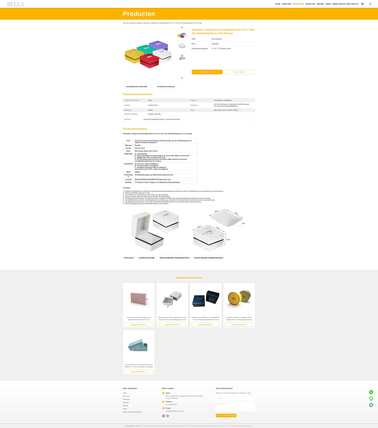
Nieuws (125, 405)
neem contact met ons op (345, 4)
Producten (133, 23)
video (328, 4)
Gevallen (126, 402)
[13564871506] (371, 398)
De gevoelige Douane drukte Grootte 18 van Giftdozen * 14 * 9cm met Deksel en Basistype (139, 366)
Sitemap (137, 426)
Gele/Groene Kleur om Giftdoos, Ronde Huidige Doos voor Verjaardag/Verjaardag (239, 318)
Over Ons (126, 396)
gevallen (310, 4)
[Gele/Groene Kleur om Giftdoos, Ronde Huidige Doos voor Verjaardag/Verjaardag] (239, 298)
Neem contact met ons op (132, 412)
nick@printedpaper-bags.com (175, 411)
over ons (286, 4)
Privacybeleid (129, 426)
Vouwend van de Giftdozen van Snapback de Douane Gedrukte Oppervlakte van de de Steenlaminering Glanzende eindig (206, 319)
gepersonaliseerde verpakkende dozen (174, 258)
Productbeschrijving (165, 87)
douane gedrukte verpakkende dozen (208, 258)
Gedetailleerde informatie (136, 87)
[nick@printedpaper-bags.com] (371, 405)
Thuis (277, 4)
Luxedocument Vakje (147, 258)
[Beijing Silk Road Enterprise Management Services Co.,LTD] (16, 4)
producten (298, 4)
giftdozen (140, 23)
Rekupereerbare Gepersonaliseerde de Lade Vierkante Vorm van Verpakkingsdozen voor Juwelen (172, 319)
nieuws (320, 4)
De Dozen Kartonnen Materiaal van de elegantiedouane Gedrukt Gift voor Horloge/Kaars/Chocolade (139, 319)
